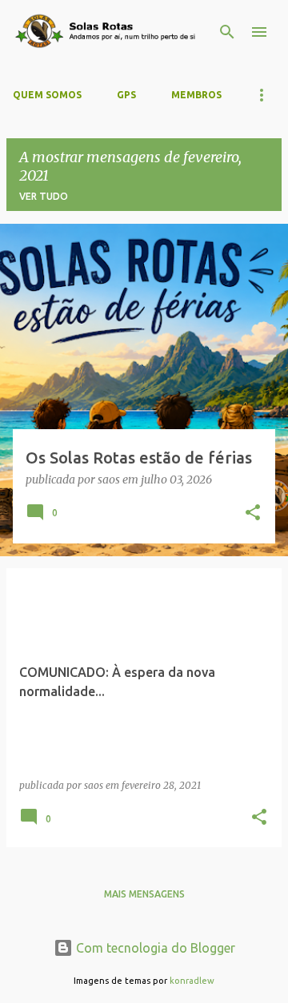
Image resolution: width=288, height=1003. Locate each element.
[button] (252, 514)
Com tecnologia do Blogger (154, 948)
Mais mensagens (144, 894)
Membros (196, 95)
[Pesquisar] (227, 32)
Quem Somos (47, 95)
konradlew (192, 980)
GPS (126, 95)
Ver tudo (43, 196)
